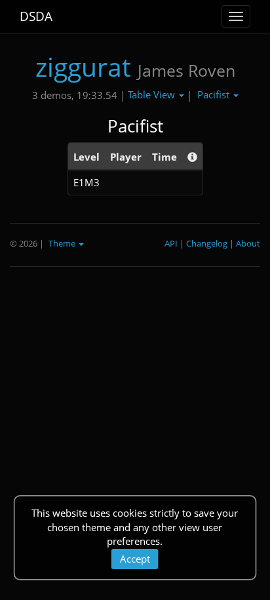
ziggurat (83, 66)
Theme (62, 243)
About (248, 243)
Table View (153, 94)
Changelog (206, 243)
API (171, 243)
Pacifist (214, 94)
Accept (135, 558)
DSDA (36, 16)
